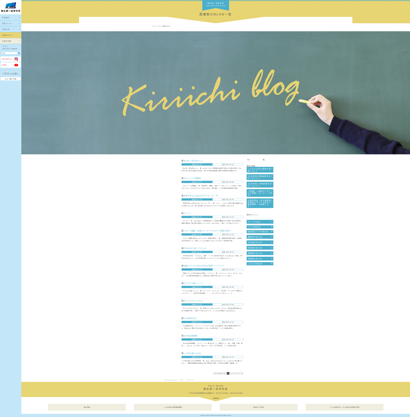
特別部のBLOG (255, 248)
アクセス (5, 46)
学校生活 (6, 29)
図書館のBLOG (255, 253)
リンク (182, 380)
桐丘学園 (87, 407)
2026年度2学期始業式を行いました (259, 177)
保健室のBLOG (255, 259)
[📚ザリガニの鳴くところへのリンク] (200, 288)
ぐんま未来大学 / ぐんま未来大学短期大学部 (344, 407)
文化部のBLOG (255, 242)
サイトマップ (190, 380)
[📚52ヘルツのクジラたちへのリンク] (200, 306)
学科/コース (7, 23)
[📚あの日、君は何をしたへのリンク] (200, 166)
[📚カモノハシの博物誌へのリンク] (200, 183)
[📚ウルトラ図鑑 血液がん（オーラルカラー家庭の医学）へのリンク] (200, 236)
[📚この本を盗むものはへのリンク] (200, 358)
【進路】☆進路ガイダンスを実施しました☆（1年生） (260, 193)
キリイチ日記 (254, 222)
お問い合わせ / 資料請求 (9, 48)
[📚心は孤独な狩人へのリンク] (200, 323)
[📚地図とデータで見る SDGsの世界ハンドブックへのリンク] (200, 271)
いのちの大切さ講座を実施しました (259, 170)
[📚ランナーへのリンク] (200, 218)
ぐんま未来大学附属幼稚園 (173, 407)
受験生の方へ (7, 35)
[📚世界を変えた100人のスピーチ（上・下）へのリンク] (200, 201)
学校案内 (6, 17)
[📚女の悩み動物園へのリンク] (200, 341)
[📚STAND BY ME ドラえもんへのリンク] (200, 253)
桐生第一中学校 (258, 407)
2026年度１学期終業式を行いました (260, 185)
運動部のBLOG (255, 237)
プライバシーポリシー (170, 380)
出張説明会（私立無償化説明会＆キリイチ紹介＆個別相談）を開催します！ (259, 203)
